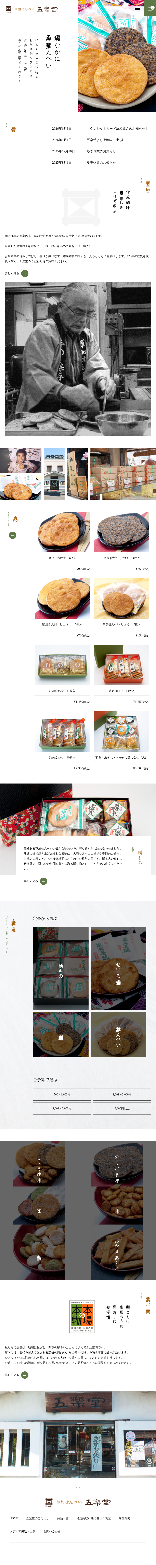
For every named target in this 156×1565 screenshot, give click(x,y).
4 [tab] (128, 118)
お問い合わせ (52, 1531)
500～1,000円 (62, 1094)
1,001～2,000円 (122, 1094)
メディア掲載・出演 (22, 1531)
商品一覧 (62, 1518)
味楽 (39, 1205)
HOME (14, 1518)
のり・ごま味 (117, 1164)
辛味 (117, 1205)
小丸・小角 (39, 1252)
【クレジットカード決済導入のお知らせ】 (117, 128)
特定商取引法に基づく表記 (94, 1518)
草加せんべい (118, 1034)
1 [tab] (106, 118)
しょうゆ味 (39, 1164)
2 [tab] (113, 118)
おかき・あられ (117, 1252)
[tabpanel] (117, 56)
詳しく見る (12, 273)
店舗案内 (124, 1518)
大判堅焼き (60, 1034)
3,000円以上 (122, 1108)
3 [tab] (121, 118)
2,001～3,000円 (62, 1108)
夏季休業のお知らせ (101, 162)
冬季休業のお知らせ (101, 151)
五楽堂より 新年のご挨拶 (105, 140)
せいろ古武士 (118, 968)
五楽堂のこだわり (37, 1518)
